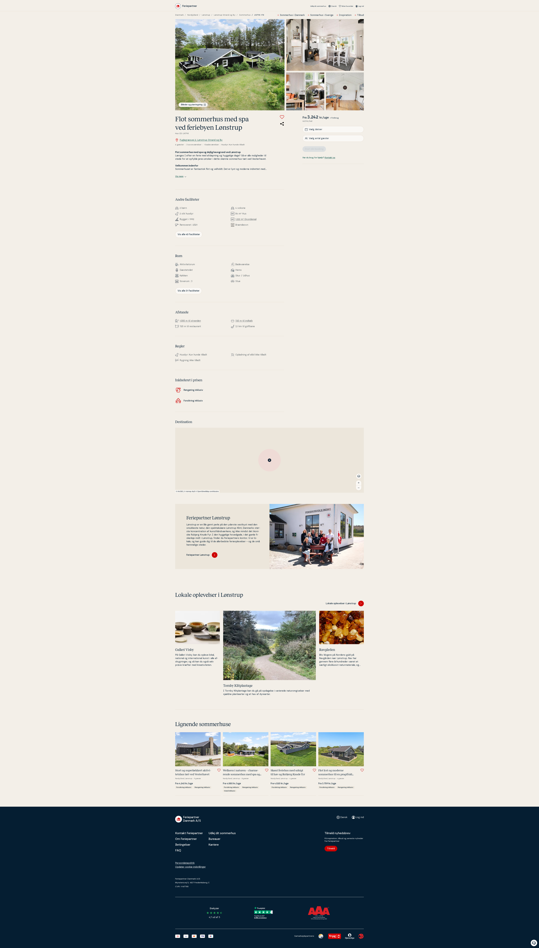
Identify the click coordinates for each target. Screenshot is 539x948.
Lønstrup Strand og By (224, 15)
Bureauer (214, 839)
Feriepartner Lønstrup (198, 555)
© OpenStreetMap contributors (207, 491)
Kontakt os (330, 158)
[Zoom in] (358, 482)
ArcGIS (180, 491)
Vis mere (179, 177)
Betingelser (182, 844)
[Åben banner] (534, 943)
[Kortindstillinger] (359, 476)
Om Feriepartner (186, 839)
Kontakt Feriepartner (189, 833)
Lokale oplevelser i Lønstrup (341, 603)
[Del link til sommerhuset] (282, 124)
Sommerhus (245, 15)
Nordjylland (192, 15)
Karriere (213, 844)
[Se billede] (230, 64)
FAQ (178, 850)
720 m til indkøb (244, 321)
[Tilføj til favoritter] (282, 117)
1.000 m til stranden (190, 321)
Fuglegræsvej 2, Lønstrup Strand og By (201, 140)
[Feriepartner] (186, 6)
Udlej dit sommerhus (318, 6)
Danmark (179, 15)
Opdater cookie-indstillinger (190, 867)
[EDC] (321, 936)
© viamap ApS (189, 491)
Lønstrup (206, 15)
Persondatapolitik (185, 863)
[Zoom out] (358, 487)
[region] (269, 460)
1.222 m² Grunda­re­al (245, 219)
